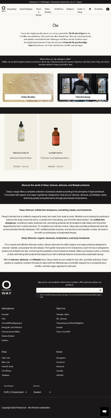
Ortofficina (58, 9)
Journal (59, 327)
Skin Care (6, 362)
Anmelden (98, 9)
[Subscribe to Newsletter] (100, 290)
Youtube (59, 371)
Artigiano (70, 9)
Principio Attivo (62, 314)
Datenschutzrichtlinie (11, 332)
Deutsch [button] (37, 392)
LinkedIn (59, 375)
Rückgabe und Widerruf (12, 327)
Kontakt (5, 314)
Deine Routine (48, 10)
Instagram (60, 358)
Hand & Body (7, 366)
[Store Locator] (90, 9)
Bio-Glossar (61, 319)
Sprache (36, 386)
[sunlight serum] (55, 131)
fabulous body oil (21, 152)
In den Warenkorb (55, 173)
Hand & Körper (39, 12)
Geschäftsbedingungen (12, 323)
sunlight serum (55, 152)
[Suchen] (84, 9)
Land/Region (9, 386)
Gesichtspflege (26, 9)
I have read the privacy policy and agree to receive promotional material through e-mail (71, 296)
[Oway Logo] (4, 9)
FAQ (3, 319)
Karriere (5, 340)
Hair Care (6, 358)
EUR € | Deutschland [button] (13, 392)
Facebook (60, 362)
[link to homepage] (6, 289)
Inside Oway (79, 10)
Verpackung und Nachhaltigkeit (69, 323)
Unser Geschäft (63, 332)
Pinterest (60, 366)
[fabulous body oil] (20, 131)
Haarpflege (12, 9)
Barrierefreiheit (8, 336)
